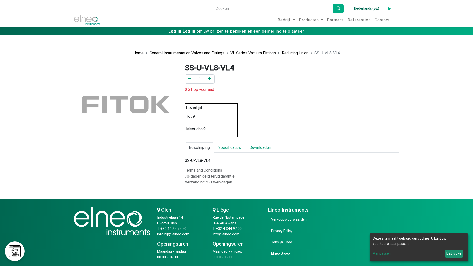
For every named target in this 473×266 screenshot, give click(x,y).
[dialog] (419, 247)
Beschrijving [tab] (199, 147)
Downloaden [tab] (260, 147)
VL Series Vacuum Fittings (253, 53)
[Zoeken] (338, 8)
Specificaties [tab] (229, 147)
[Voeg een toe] (210, 79)
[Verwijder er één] (189, 79)
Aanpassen (382, 253)
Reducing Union (295, 53)
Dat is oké (453, 253)
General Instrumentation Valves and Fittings (187, 53)
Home (138, 53)
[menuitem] (286, 20)
